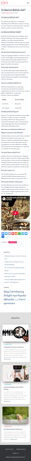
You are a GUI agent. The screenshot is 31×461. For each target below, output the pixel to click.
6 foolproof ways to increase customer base (14, 347)
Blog (6, 291)
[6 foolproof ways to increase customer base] (15, 333)
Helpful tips (10, 295)
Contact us (15, 453)
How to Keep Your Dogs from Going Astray (13, 429)
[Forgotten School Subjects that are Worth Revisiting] (15, 373)
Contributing (12, 242)
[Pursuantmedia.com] (5, 3)
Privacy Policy (9, 449)
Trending (16, 299)
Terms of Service (21, 449)
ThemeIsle (22, 457)
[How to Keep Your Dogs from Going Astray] (15, 415)
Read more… (7, 359)
